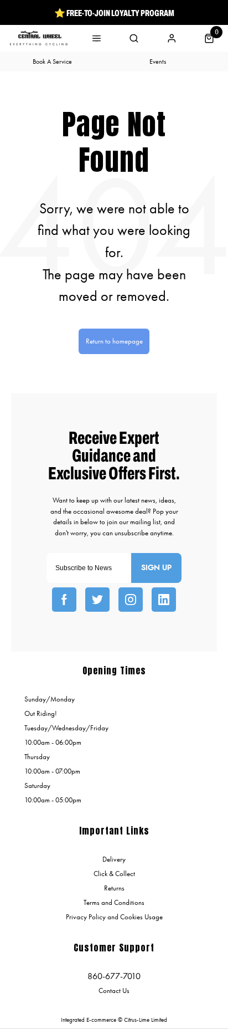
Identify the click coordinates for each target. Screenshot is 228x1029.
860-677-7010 (114, 976)
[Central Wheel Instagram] (130, 599)
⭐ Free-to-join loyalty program (114, 12)
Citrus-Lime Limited (145, 1019)
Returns (114, 888)
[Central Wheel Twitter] (97, 599)
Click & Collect (114, 873)
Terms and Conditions (114, 902)
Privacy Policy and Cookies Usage (114, 917)
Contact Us (114, 990)
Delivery (114, 859)
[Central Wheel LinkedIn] (164, 599)
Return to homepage (114, 341)
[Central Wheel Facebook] (64, 599)
